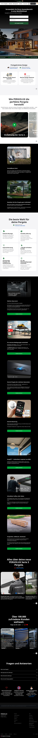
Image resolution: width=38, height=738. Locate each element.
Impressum (31, 716)
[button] (36, 3)
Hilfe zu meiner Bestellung (31, 724)
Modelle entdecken (19, 313)
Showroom (25, 3)
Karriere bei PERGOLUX (17, 723)
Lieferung (30, 715)
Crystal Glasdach (16, 715)
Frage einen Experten (14, 68)
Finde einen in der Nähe (26, 68)
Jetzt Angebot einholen (19, 23)
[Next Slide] (36, 89)
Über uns (29, 4)
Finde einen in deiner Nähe (20, 225)
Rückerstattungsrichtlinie (33, 721)
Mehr (15, 721)
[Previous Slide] (34, 89)
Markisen (10, 3)
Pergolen (15, 713)
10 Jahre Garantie (32, 727)
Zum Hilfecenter (31, 725)
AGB (29, 713)
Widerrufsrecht (31, 720)
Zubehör (15, 718)
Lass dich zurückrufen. (32, 696)
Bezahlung (15, 716)
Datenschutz (31, 718)
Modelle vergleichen (20, 568)
